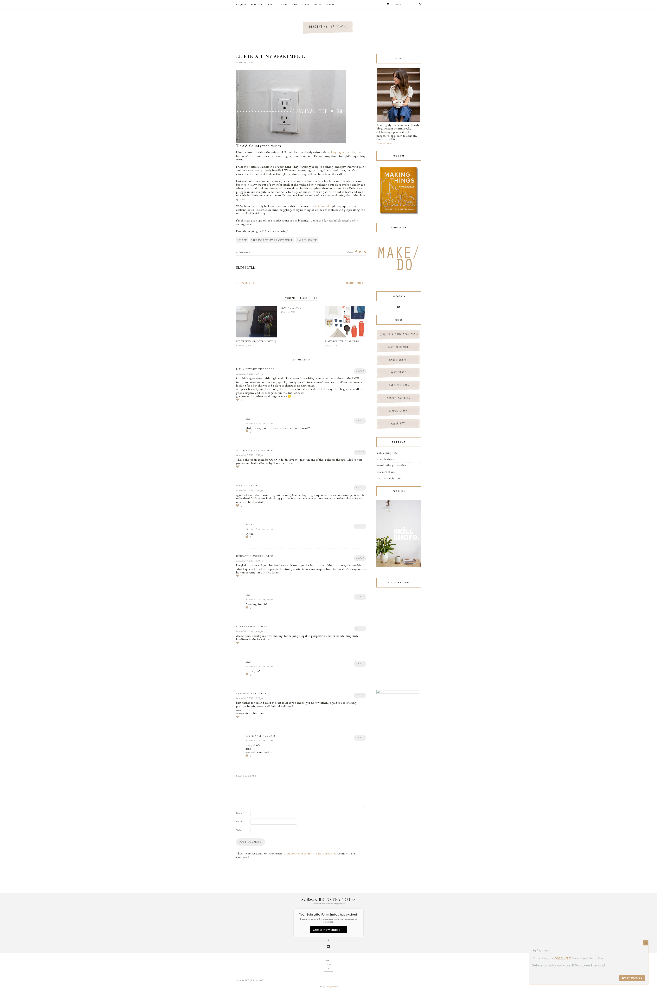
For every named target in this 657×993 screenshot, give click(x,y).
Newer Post (247, 283)
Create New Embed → (328, 930)
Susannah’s (325, 206)
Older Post (355, 283)
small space (307, 240)
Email (239, 821)
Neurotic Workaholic (254, 556)
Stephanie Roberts (251, 693)
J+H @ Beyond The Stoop (255, 369)
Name (240, 812)
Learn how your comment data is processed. (310, 853)
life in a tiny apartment (272, 240)
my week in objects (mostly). (256, 341)
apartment (257, 4)
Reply (360, 371)
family (272, 4)
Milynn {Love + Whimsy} (255, 450)
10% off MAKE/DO (632, 977)
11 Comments (243, 251)
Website (240, 830)
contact (331, 4)
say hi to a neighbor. (389, 478)
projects (241, 4)
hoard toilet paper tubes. (391, 465)
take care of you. (386, 472)
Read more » (384, 143)
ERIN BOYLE (245, 267)
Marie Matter (247, 485)
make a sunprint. (386, 453)
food (284, 4)
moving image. (291, 307)
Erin (249, 418)
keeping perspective (343, 152)
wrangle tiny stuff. (387, 459)
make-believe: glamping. (342, 341)
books (317, 4)
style (295, 4)
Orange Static (332, 986)
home (242, 240)
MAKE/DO (563, 958)
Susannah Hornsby (251, 626)
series (305, 4)
